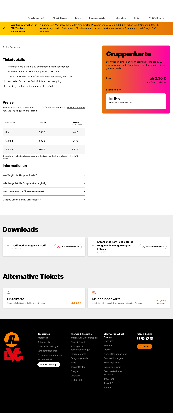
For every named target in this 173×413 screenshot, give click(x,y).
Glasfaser (75, 375)
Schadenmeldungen (47, 350)
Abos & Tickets (60, 18)
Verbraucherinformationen (50, 355)
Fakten (107, 387)
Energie (74, 371)
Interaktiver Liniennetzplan (84, 337)
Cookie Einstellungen (48, 346)
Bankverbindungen (113, 358)
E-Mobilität (76, 380)
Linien (137, 18)
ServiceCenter (78, 367)
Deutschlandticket (97, 18)
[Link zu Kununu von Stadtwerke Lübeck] (151, 338)
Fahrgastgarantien (80, 358)
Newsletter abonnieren (115, 354)
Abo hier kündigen (49, 364)
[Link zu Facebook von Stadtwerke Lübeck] (138, 338)
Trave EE (108, 383)
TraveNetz (109, 379)
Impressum (43, 337)
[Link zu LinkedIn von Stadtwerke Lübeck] (142, 338)
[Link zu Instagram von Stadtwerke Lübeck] (147, 338)
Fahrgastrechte (78, 354)
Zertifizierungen (112, 362)
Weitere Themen (156, 18)
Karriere (108, 345)
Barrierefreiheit (45, 359)
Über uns (108, 341)
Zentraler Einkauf (112, 367)
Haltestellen (120, 18)
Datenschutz (43, 342)
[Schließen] (4, 28)
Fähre (78, 18)
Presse (107, 349)
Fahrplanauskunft (36, 18)
